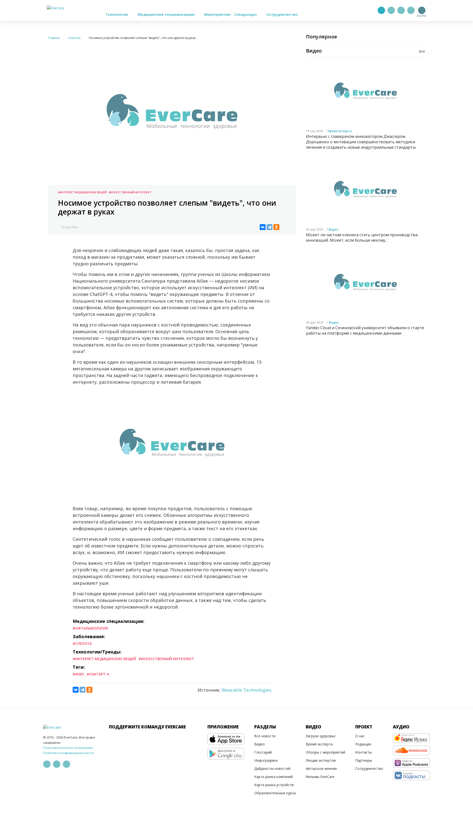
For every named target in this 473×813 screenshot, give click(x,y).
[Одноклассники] (276, 227)
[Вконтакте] (401, 10)
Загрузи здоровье (321, 736)
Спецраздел (246, 14)
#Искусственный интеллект (130, 192)
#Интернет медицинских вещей (82, 192)
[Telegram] (391, 10)
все (422, 51)
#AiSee (78, 674)
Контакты (363, 752)
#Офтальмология (90, 628)
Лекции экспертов (321, 760)
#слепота (82, 643)
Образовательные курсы (275, 793)
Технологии (117, 14)
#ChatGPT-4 (98, 674)
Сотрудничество (282, 14)
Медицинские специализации (167, 14)
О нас (360, 736)
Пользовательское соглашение (68, 747)
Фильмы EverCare (320, 776)
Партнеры (363, 760)
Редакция (363, 744)
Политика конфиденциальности (68, 753)
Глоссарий (263, 752)
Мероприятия (217, 14)
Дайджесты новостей (272, 768)
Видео (333, 229)
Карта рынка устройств (274, 784)
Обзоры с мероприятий (325, 752)
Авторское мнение (321, 768)
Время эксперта (340, 131)
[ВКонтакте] (263, 227)
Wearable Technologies (246, 690)
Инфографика (266, 760)
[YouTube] (411, 10)
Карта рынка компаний (273, 776)
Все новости (264, 736)
